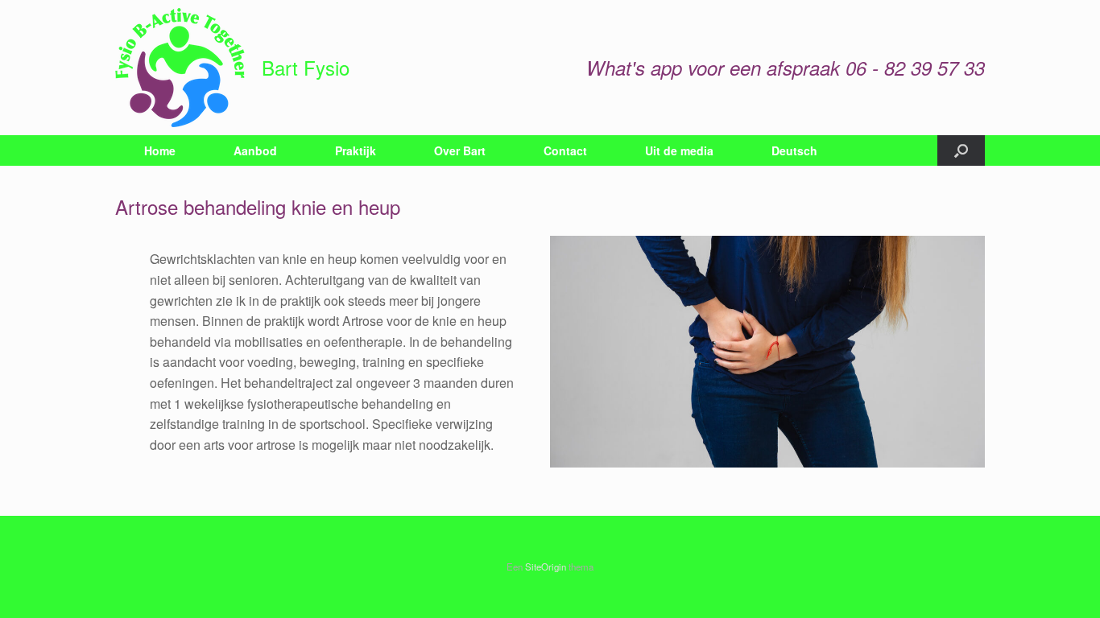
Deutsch (794, 150)
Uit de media (679, 150)
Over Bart (460, 150)
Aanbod (255, 150)
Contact (565, 150)
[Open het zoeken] (961, 150)
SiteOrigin (545, 566)
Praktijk (355, 150)
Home (160, 150)
